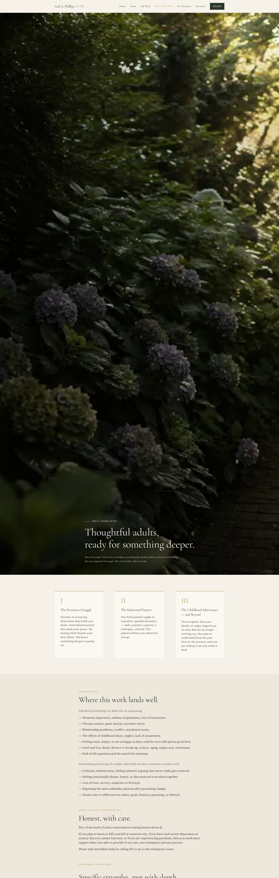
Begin (217, 6)
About (133, 6)
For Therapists (184, 6)
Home (122, 6)
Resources (200, 6)
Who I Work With (163, 6)
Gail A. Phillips (70, 6)
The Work (145, 6)
